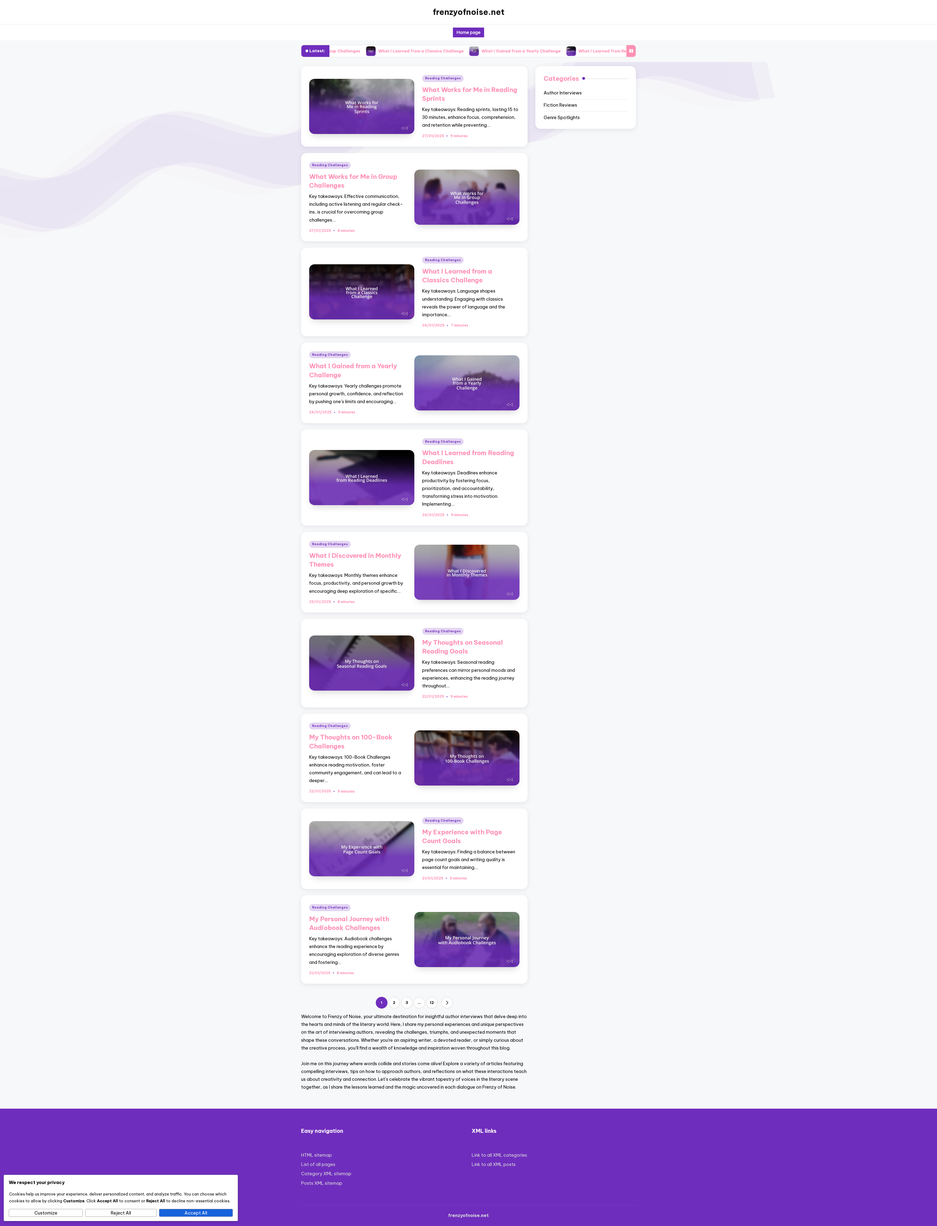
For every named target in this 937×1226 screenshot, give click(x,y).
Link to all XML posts (494, 1164)
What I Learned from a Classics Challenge (341, 50)
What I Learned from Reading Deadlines (539, 50)
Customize (45, 1213)
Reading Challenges (443, 78)
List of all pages (318, 1164)
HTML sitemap (316, 1155)
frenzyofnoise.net (468, 12)
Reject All (121, 1213)
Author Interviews (563, 93)
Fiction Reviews (560, 105)
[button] (447, 1003)
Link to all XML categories (499, 1155)
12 (432, 1002)
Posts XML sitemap (321, 1183)
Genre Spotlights (562, 117)
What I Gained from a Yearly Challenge (441, 50)
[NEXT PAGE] (447, 1003)
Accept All (195, 1213)
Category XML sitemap (326, 1173)
